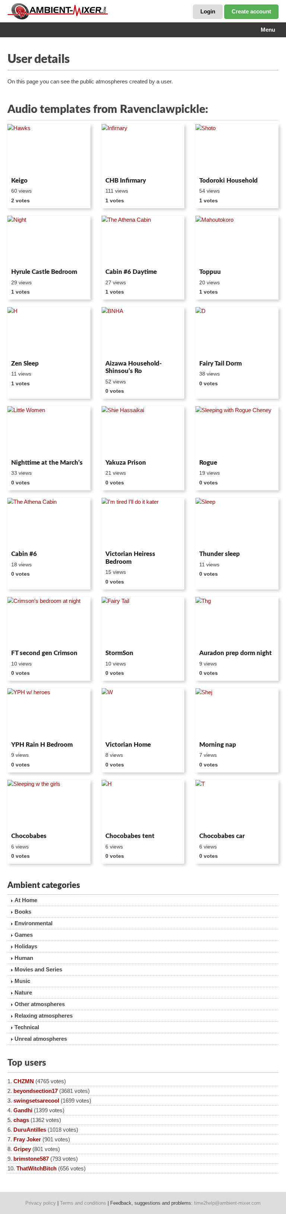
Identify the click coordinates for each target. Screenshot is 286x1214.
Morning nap (217, 745)
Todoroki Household (228, 180)
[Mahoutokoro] (237, 241)
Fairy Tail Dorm (220, 363)
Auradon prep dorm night (235, 653)
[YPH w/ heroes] (48, 713)
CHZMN (23, 1081)
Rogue (208, 462)
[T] (237, 805)
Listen (25, 164)
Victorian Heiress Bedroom (130, 558)
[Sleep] (237, 523)
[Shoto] (237, 149)
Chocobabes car (222, 836)
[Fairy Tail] (143, 622)
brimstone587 (31, 1158)
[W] (143, 713)
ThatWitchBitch (36, 1168)
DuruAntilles (29, 1129)
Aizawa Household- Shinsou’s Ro (133, 367)
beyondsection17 (35, 1091)
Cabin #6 (24, 554)
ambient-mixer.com (63, 11)
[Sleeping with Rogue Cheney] (237, 431)
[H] (48, 332)
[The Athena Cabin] (143, 241)
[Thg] (237, 622)
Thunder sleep (219, 554)
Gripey (22, 1149)
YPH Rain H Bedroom (42, 745)
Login (207, 11)
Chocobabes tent (130, 836)
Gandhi (22, 1110)
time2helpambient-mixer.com (227, 1203)
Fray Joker (27, 1139)
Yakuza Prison (125, 462)
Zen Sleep (25, 363)
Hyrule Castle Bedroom (44, 272)
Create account (251, 11)
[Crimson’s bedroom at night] (48, 622)
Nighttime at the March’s (47, 462)
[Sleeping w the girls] (48, 805)
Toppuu (210, 272)
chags (21, 1120)
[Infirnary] (143, 149)
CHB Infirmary (125, 180)
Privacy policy (40, 1203)
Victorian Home (128, 745)
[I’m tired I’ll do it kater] (143, 523)
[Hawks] (48, 149)
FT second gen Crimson (44, 653)
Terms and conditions (83, 1203)
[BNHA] (143, 332)
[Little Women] (48, 431)
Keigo (19, 180)
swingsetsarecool (36, 1100)
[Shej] (237, 713)
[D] (237, 332)
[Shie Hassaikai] (143, 431)
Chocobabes (29, 836)
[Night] (48, 241)
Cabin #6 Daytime (131, 272)
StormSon (119, 653)
